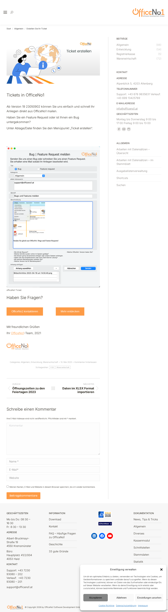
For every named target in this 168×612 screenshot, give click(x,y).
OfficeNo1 (17, 333)
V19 (52, 367)
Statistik (138, 561)
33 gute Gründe (58, 551)
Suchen (121, 185)
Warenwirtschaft (50, 362)
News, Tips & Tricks (146, 519)
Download (55, 519)
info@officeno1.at (127, 108)
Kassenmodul (142, 540)
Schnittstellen (142, 547)
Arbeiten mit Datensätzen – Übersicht (133, 151)
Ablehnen (121, 597)
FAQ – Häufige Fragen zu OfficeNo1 (62, 535)
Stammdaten (141, 554)
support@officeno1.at (19, 587)
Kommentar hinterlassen (85, 362)
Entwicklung (36, 362)
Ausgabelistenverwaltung (131, 171)
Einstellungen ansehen (149, 597)
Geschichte (56, 544)
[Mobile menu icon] (5, 12)
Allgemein (25, 362)
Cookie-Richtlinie (106, 605)
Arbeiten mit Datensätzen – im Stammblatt (134, 162)
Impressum (143, 605)
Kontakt (53, 526)
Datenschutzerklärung (126, 605)
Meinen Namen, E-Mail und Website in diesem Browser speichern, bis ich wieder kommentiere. (52, 487)
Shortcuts (122, 178)
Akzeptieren (95, 597)
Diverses (139, 533)
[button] (161, 569)
